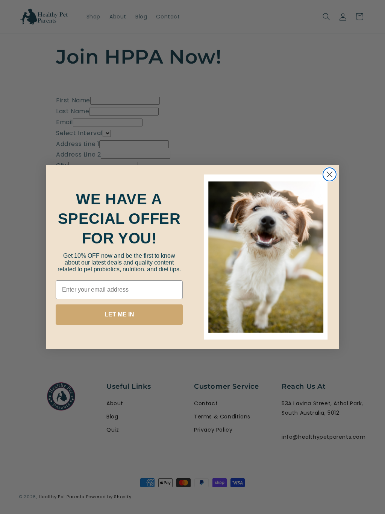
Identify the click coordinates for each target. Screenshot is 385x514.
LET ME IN (119, 314)
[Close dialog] (329, 174)
